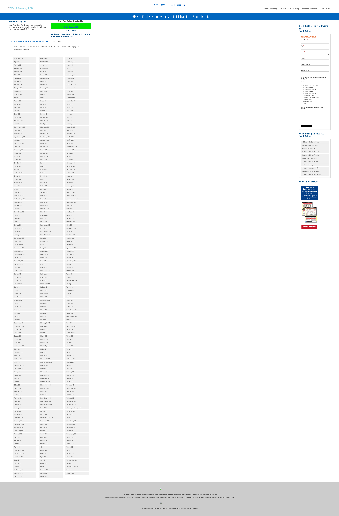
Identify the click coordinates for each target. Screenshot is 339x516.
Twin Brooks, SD (71, 310)
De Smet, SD (18, 320)
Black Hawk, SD (19, 143)
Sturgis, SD (69, 267)
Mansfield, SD (44, 303)
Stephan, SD (70, 251)
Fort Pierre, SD (18, 427)
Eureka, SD (17, 388)
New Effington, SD (45, 398)
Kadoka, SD (43, 195)
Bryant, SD (17, 189)
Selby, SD (69, 215)
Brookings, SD (18, 182)
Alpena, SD (17, 78)
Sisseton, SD (70, 231)
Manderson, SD (45, 300)
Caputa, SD (17, 225)
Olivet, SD (43, 447)
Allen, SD (17, 75)
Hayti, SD (43, 94)
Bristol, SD (17, 176)
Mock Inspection (307, 101)
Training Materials (310, 8)
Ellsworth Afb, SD (19, 365)
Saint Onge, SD (71, 202)
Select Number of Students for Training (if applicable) (313, 78)
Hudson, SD (44, 153)
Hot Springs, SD (45, 137)
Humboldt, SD (44, 156)
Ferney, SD (17, 411)
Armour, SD (17, 91)
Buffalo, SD (17, 192)
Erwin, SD (17, 378)
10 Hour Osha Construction (310, 161)
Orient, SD (43, 463)
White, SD (69, 417)
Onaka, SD (43, 450)
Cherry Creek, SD (19, 254)
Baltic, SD (17, 114)
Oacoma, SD (44, 427)
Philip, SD (69, 68)
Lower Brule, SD (45, 284)
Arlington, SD (18, 88)
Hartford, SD (44, 88)
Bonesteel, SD (18, 150)
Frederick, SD (18, 437)
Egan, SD (17, 355)
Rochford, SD (70, 166)
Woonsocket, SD (71, 460)
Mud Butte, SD (44, 388)
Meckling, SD (44, 329)
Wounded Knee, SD (72, 466)
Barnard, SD (17, 117)
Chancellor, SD (18, 251)
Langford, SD (44, 241)
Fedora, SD (17, 408)
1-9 (304, 80)
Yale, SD (69, 470)
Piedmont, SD (70, 75)
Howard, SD (44, 147)
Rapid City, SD (70, 127)
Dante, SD (17, 313)
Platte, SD (69, 91)
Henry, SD (43, 104)
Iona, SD (42, 173)
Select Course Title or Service (309, 85)
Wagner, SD (70, 355)
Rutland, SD (70, 189)
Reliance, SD (70, 150)
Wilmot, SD (69, 440)
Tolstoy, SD (69, 284)
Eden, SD (17, 349)
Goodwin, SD (44, 62)
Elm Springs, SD (19, 369)
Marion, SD (43, 307)
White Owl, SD (70, 424)
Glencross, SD (18, 476)
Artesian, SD (18, 94)
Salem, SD (69, 205)
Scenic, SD (69, 209)
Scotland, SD (70, 212)
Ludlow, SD (43, 287)
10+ (304, 82)
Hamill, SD (43, 75)
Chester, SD (17, 258)
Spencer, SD (70, 244)
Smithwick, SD (70, 235)
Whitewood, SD (71, 434)
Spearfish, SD (70, 241)
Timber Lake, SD (71, 280)
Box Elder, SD (18, 156)
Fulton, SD (17, 447)
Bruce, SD (17, 186)
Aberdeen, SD (18, 58)
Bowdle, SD (17, 153)
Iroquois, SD (44, 182)
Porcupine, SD (70, 98)
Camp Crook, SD (19, 212)
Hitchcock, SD (44, 127)
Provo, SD (69, 111)
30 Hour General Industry (309, 93)
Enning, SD (17, 375)
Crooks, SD (17, 303)
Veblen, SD (69, 329)
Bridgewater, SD (19, 173)
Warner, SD (69, 378)
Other (304, 103)
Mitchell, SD (44, 365)
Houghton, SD (44, 140)
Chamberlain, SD (19, 248)
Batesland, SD (18, 120)
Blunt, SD (17, 147)
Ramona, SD (70, 124)
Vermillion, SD (70, 333)
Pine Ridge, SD (71, 85)
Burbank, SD (18, 205)
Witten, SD (69, 450)
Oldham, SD (43, 444)
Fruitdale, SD (18, 444)
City (302, 45)
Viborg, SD (69, 336)
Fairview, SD (18, 398)
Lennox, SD (43, 258)
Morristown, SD (45, 378)
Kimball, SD (43, 212)
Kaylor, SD (43, 199)
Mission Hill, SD (45, 359)
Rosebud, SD (70, 176)
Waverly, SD (70, 395)
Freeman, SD (18, 440)
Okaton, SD (43, 437)
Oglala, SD (43, 434)
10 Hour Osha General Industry (311, 142)
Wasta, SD (69, 382)
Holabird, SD (44, 130)
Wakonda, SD (70, 359)
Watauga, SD (70, 385)
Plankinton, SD (70, 88)
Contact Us (325, 8)
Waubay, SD (70, 391)
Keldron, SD (44, 202)
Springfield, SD (71, 248)
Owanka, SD (44, 470)
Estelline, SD (18, 382)
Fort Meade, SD (19, 424)
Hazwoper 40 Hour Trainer (310, 145)
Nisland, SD (43, 411)
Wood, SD (69, 457)
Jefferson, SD (44, 192)
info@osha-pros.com (176, 5)
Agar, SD (16, 62)
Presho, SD (69, 104)
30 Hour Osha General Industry (311, 175)
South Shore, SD (71, 238)
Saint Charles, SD (71, 192)
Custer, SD (17, 307)
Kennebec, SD (44, 205)
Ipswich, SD (44, 176)
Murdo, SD (43, 391)
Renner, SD (69, 153)
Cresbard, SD (18, 300)
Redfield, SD (70, 140)
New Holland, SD (45, 401)
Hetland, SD (44, 117)
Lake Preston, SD (45, 235)
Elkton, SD (17, 362)
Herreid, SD (43, 111)
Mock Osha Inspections (309, 158)
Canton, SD (17, 222)
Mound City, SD (45, 382)
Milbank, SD (44, 342)
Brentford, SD (18, 169)
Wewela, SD (70, 414)
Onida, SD (43, 453)
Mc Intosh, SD (44, 320)
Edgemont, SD (18, 352)
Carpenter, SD (18, 228)
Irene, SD (43, 179)
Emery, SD (17, 372)
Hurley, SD (43, 160)
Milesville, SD (44, 346)
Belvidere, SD (18, 130)
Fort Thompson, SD (20, 431)
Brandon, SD (18, 163)
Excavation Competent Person (311, 97)
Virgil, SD (69, 342)
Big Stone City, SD (19, 137)
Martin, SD (43, 310)
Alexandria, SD (18, 71)
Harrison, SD (44, 81)
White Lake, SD (71, 421)
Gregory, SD (44, 65)
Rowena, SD (70, 186)
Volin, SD (69, 352)
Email (303, 58)
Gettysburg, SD (18, 470)
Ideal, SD (43, 166)
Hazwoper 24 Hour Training (310, 155)
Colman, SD (17, 274)
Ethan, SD (17, 385)
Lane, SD (43, 238)
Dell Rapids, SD (19, 326)
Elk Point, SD (18, 359)
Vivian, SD (69, 346)
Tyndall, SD (69, 313)
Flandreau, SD (18, 417)
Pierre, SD (69, 81)
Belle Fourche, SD (19, 127)
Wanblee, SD (70, 375)
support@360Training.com (210, 494)
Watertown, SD (71, 388)
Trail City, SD (70, 290)
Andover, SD (18, 85)
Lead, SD (43, 248)
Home (13, 41)
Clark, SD (17, 267)
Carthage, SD (18, 235)
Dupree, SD (17, 342)
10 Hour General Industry (309, 89)
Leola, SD (43, 261)
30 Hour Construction (308, 91)
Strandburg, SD (71, 261)
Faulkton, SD (18, 404)
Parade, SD (43, 473)
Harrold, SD (43, 85)
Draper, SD (17, 339)
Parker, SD (43, 476)
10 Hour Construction (308, 87)
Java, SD (43, 189)
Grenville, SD (44, 68)
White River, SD (71, 427)
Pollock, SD (70, 94)
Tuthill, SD (69, 307)
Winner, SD (69, 447)
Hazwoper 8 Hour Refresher (311, 171)
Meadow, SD (44, 326)
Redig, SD (69, 143)
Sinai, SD (69, 225)
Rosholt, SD (70, 179)
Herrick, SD (43, 114)
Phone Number (305, 64)
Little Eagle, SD (45, 271)
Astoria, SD (17, 101)
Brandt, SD (17, 166)
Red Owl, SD (70, 137)
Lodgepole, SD (45, 274)
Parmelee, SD (70, 62)
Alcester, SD (18, 68)
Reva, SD (69, 156)
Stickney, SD (70, 254)
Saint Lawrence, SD (72, 199)
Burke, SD (17, 209)
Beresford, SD (18, 133)
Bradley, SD (17, 160)
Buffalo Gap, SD (19, 195)
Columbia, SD (18, 284)
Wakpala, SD (70, 362)
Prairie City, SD (71, 101)
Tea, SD (68, 277)
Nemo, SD (43, 395)
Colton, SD (17, 280)
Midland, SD (44, 339)
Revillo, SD (69, 160)
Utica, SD (69, 320)
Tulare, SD (69, 300)
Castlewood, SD (19, 238)
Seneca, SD (70, 218)
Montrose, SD (44, 375)
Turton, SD (69, 303)
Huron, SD (43, 163)
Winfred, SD (70, 444)
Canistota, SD (18, 215)
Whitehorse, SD (71, 431)
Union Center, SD (71, 316)
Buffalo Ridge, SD (19, 199)
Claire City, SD (18, 261)
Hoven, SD (43, 143)
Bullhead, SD (18, 202)
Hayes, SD (43, 91)
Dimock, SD (17, 333)
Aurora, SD (17, 104)
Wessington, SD (71, 404)
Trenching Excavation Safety (311, 168)
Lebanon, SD (44, 251)
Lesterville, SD (44, 264)
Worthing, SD (70, 463)
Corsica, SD (17, 293)
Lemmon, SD (44, 254)
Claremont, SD (18, 264)
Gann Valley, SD (19, 450)
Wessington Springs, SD (73, 408)
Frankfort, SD (18, 434)
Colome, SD (17, 277)
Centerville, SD (18, 244)
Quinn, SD (69, 117)
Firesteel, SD (18, 414)
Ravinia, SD (69, 130)
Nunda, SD (43, 424)
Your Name (304, 39)
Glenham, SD (44, 58)
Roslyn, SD (69, 182)
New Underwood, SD (46, 404)
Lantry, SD (43, 244)
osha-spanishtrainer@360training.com (187, 508)
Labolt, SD (43, 222)
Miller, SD (43, 349)
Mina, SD (43, 352)
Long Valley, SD (45, 277)
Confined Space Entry (308, 95)
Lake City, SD (44, 228)
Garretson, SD (18, 457)
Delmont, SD (18, 329)
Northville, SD (44, 421)
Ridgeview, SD (70, 163)
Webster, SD (70, 398)
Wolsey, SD (70, 453)
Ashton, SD (17, 98)
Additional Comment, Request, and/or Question (312, 108)
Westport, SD (70, 411)
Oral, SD (42, 460)
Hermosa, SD (44, 107)
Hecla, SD (43, 101)
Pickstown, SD (70, 71)
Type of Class (305, 70)
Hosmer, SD (44, 133)
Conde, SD (17, 287)
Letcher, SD (43, 267)
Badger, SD (17, 111)
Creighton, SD (18, 297)
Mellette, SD (44, 333)
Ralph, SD (69, 120)
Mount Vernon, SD (45, 385)
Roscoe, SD (70, 173)
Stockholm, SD (70, 258)
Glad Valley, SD (18, 473)
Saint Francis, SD (71, 195)
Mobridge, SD (44, 369)
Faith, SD (17, 401)
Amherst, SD (18, 81)
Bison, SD (17, 140)
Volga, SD (69, 349)
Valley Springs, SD (72, 326)
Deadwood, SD (18, 323)
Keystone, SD (44, 209)
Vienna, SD (69, 339)
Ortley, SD (43, 466)
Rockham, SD (70, 169)
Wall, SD (69, 369)
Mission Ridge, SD (46, 362)
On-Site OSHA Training (289, 8)
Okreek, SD (43, 440)
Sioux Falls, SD (71, 228)
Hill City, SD (43, 124)
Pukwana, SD (70, 114)
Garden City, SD (19, 453)
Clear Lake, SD (18, 271)
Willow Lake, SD (71, 437)
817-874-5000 (159, 5)
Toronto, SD (70, 287)
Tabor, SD (69, 274)
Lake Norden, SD (45, 231)
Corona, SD (17, 290)
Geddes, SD (17, 466)
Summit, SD (70, 271)
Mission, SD (44, 355)
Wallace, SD (70, 372)
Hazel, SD (43, 98)
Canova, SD (17, 218)
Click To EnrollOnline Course (71, 26)
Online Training (270, 8)
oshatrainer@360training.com (189, 497)
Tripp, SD (69, 297)
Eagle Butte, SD (19, 346)
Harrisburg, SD (44, 78)
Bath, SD (16, 124)
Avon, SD (17, 107)
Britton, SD (17, 179)
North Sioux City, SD (46, 417)
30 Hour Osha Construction (310, 152)
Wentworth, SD (71, 401)
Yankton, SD (70, 473)
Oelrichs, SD (44, 431)
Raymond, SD (70, 133)
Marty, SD (43, 313)
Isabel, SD (43, 186)
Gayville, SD (17, 463)
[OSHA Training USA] (21, 8)
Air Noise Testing (307, 165)
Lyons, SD (43, 290)
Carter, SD (17, 231)
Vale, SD (69, 323)
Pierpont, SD (70, 78)
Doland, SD (17, 336)
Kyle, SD (43, 218)
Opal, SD (43, 457)
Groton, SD (43, 71)
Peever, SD (69, 65)
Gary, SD (16, 460)
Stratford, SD (70, 264)
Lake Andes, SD (45, 225)
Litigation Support (307, 99)
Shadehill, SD (70, 222)
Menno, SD (43, 336)
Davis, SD (17, 316)
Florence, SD (18, 421)
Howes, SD (43, 150)
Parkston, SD (70, 58)
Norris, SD (43, 414)
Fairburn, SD (18, 391)
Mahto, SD (43, 297)
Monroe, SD (44, 372)
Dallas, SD (17, 310)
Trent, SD (69, 293)
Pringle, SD (69, 107)
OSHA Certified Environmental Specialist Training (34, 41)
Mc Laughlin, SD (45, 323)
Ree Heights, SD (71, 147)
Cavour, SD (17, 241)
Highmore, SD (44, 120)
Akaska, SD (17, 65)
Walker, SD (69, 365)
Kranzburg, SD (44, 215)
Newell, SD (43, 408)
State (303, 51)
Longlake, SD (44, 280)
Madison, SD (44, 293)
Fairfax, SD (17, 395)
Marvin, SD (43, 316)
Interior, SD (43, 169)
